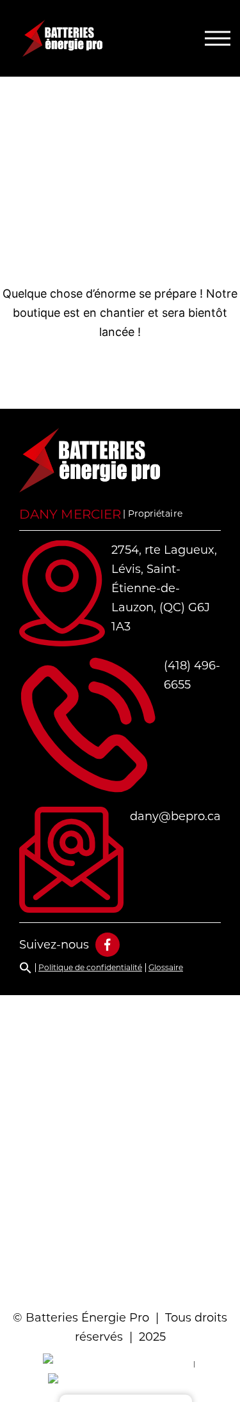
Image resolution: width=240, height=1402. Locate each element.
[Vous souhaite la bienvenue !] (90, 39)
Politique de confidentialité (90, 967)
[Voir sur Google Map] (120, 1147)
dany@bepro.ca (175, 816)
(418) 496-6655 (192, 675)
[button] (25, 967)
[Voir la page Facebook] (107, 945)
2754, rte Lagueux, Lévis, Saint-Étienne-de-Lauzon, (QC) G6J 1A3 (164, 588)
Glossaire (165, 967)
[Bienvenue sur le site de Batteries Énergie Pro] (89, 460)
